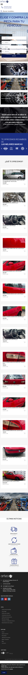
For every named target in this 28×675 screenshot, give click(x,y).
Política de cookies (6, 613)
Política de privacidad (6, 609)
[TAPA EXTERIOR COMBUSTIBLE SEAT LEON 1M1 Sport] (14, 243)
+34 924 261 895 (7, 8)
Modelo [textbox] (6, 42)
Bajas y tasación (5, 639)
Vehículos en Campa (6, 637)
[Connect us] (2, 599)
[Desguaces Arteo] (6, 1)
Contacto (4, 643)
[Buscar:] (13, 11)
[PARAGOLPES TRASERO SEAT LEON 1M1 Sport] (14, 452)
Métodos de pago (5, 619)
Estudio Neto (20, 659)
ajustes (11, 669)
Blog (3, 641)
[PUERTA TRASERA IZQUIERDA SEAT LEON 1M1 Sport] (14, 311)
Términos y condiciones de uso (8, 620)
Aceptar (4, 672)
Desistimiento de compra (7, 622)
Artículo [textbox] (7, 51)
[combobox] (14, 38)
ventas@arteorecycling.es (8, 586)
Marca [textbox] (6, 38)
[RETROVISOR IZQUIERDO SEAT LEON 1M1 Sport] (14, 266)
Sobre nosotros (5, 633)
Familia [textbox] (6, 47)
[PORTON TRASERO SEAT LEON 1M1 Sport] (14, 379)
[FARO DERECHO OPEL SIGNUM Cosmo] (14, 197)
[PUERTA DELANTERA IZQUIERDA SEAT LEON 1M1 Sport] (14, 402)
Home (3, 632)
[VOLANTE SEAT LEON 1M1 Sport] (14, 220)
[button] (1, 148)
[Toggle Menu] (2, 5)
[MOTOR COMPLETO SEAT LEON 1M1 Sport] (14, 475)
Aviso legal (4, 611)
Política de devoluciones (7, 617)
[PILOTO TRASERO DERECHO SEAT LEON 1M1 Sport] (14, 425)
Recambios (4, 635)
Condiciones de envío (6, 615)
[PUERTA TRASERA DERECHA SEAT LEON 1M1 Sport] (14, 288)
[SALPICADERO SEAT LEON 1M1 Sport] (14, 333)
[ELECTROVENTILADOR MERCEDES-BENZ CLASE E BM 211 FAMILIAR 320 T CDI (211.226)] (14, 174)
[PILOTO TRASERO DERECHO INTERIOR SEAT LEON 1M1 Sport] (14, 357)
